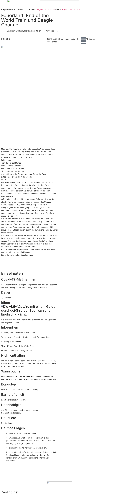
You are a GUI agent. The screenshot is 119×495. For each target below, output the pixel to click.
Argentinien (42, 9)
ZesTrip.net (9, 492)
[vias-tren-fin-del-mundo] (59, 84)
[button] (59, 0)
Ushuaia (51, 9)
